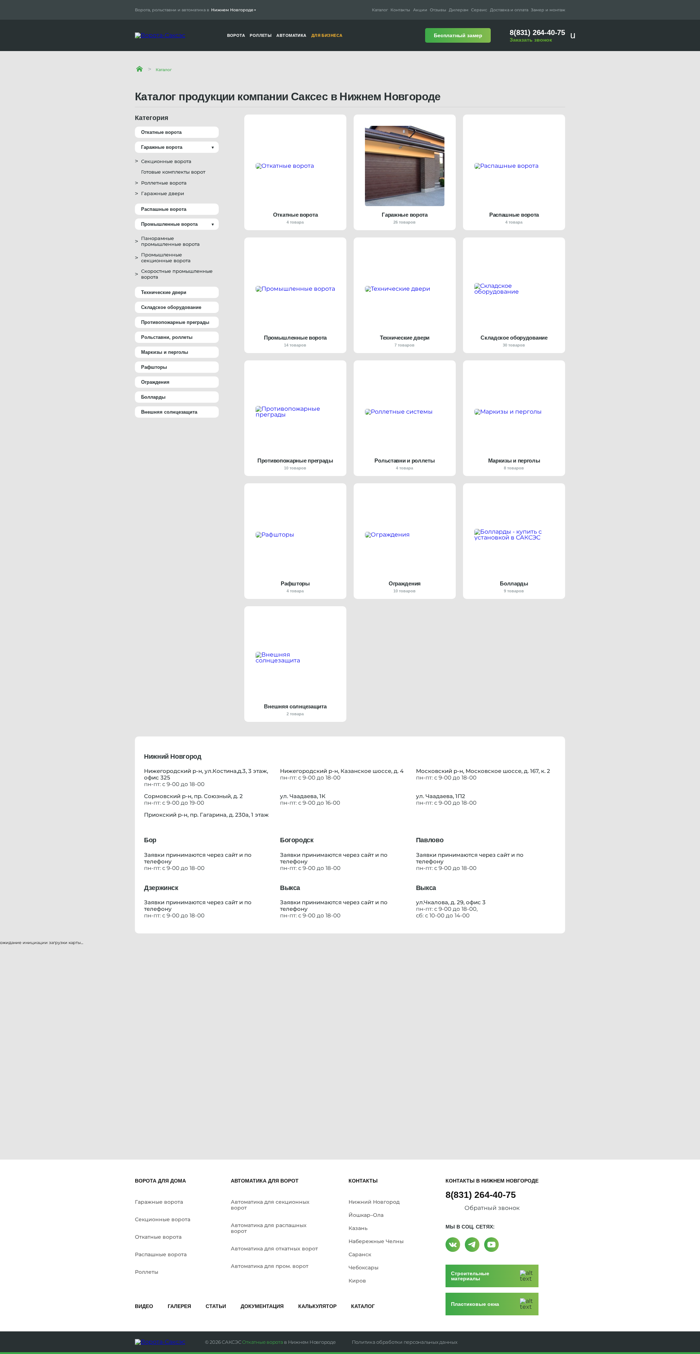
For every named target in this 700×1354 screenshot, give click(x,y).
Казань (358, 1228)
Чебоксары (363, 1267)
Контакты (400, 9)
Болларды (153, 397)
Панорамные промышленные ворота (170, 241)
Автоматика (291, 36)
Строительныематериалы (470, 1276)
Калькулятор (317, 1306)
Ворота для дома (160, 1181)
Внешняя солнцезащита (169, 412)
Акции (420, 9)
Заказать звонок (531, 39)
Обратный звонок (492, 1208)
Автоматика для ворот (265, 1181)
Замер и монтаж (548, 9)
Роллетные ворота (164, 183)
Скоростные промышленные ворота (177, 274)
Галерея (179, 1306)
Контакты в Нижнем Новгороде (492, 1181)
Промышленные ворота (169, 224)
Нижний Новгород (374, 1202)
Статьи (216, 1306)
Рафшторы (154, 367)
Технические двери (163, 292)
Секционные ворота (166, 161)
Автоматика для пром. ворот (269, 1266)
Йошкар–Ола (366, 1215)
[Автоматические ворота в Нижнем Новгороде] (139, 68)
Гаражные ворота (161, 147)
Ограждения (155, 382)
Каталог (380, 9)
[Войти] (575, 35)
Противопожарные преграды (175, 322)
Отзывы (438, 9)
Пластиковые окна (475, 1304)
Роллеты (146, 1272)
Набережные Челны (376, 1241)
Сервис (479, 9)
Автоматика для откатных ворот (274, 1248)
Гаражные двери (162, 193)
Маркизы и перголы (164, 352)
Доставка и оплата (509, 9)
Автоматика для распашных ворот (269, 1228)
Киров (357, 1280)
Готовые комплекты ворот (173, 172)
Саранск (360, 1254)
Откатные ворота (161, 132)
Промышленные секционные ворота (166, 257)
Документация (262, 1306)
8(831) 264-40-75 (537, 32)
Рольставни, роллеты (166, 337)
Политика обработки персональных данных (405, 1342)
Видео (144, 1306)
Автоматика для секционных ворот (270, 1205)
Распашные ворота (163, 209)
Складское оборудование (171, 307)
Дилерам (458, 9)
